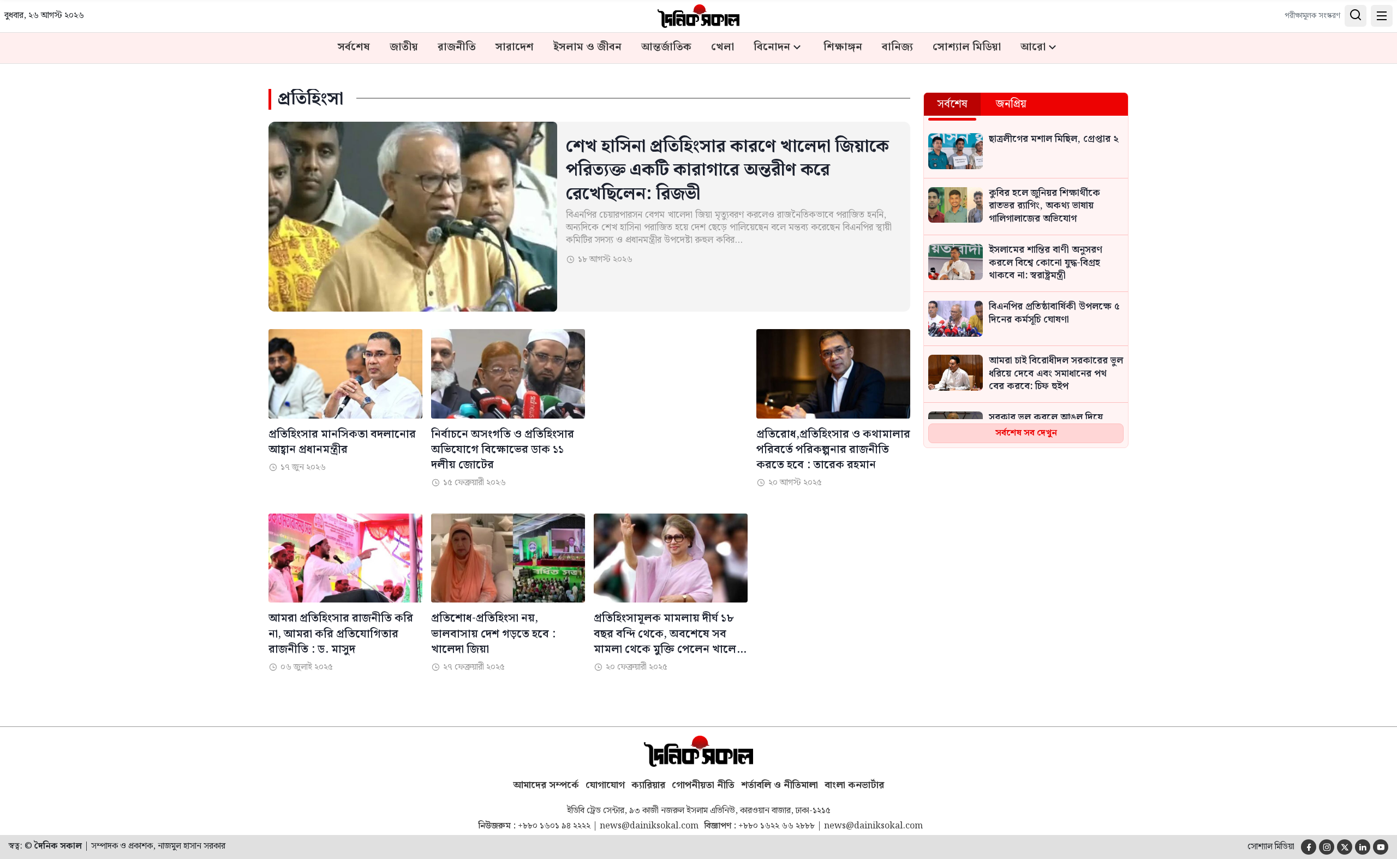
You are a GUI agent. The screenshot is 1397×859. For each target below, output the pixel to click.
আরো (1033, 47)
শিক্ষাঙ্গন (842, 47)
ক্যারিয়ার (648, 785)
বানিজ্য (897, 47)
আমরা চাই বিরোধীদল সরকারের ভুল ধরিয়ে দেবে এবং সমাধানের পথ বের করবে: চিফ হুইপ (1056, 374)
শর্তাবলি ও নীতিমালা (779, 785)
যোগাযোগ (605, 785)
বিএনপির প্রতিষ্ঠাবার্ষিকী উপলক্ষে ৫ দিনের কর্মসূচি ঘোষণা (1054, 314)
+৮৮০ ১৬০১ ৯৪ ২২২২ (554, 826)
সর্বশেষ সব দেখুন (1026, 433)
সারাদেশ (514, 47)
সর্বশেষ (354, 47)
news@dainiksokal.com (649, 826)
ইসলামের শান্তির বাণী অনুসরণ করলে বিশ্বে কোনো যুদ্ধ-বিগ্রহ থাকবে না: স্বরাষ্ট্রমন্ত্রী (1045, 263)
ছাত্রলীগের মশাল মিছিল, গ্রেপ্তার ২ (1054, 139)
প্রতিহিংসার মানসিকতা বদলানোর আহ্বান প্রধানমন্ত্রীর (342, 442)
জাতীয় (404, 47)
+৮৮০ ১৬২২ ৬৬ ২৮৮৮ (776, 826)
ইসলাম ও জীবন (587, 47)
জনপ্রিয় (1011, 104)
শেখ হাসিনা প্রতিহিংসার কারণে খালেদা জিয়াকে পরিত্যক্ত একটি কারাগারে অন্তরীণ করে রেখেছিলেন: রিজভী (727, 170)
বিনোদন (772, 47)
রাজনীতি (457, 47)
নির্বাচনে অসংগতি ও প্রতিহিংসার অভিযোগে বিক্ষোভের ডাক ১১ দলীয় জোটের (502, 450)
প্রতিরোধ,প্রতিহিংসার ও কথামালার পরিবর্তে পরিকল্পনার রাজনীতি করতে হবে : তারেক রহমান (833, 450)
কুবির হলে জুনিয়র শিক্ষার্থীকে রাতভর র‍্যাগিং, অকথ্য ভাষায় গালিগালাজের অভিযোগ (1044, 206)
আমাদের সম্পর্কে (546, 785)
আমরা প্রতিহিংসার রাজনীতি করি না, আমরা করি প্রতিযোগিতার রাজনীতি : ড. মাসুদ (340, 634)
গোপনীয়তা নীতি (703, 785)
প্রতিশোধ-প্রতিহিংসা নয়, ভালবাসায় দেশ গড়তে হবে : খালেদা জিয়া (493, 634)
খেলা (722, 47)
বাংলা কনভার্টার (854, 785)
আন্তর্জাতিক (666, 47)
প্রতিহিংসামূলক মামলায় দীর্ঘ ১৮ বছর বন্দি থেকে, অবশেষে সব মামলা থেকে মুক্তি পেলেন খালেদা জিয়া (669, 634)
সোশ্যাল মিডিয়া (967, 47)
